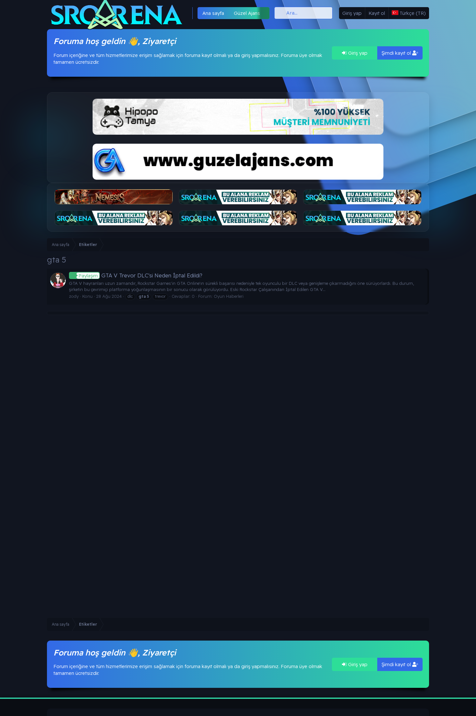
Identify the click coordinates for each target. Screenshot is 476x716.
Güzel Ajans (247, 13)
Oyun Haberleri (229, 296)
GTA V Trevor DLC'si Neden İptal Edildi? (140, 275)
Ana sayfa (213, 13)
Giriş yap (357, 53)
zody (74, 296)
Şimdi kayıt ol (396, 53)
